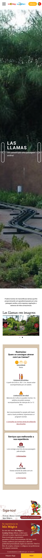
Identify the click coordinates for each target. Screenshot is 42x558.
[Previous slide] (5, 325)
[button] (32, 4)
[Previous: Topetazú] (2, 145)
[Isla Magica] (16, 4)
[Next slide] (36, 325)
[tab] (19, 337)
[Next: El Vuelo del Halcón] (39, 145)
